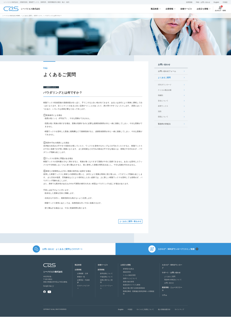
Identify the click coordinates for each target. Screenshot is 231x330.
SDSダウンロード (164, 85)
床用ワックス (163, 106)
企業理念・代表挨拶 (83, 281)
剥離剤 (160, 95)
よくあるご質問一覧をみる (130, 221)
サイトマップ (179, 309)
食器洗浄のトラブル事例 (131, 285)
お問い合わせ (169, 283)
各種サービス (103, 265)
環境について (163, 117)
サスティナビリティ (83, 287)
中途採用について (106, 277)
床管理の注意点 (128, 269)
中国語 (225, 2)
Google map (47, 286)
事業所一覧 (81, 277)
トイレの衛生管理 (129, 275)
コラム (164, 295)
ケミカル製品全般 (164, 90)
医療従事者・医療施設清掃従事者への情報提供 (138, 292)
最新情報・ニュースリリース (172, 288)
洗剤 (159, 111)
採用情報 (189, 2)
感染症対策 (127, 272)
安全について (163, 101)
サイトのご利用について (145, 309)
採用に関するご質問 (106, 281)
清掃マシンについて (130, 278)
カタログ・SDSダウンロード (172, 266)
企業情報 (169, 9)
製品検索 (154, 9)
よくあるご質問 (164, 77)
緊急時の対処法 (164, 124)
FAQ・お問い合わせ (203, 2)
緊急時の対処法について (173, 280)
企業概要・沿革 (82, 273)
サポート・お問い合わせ (171, 272)
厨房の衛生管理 (128, 282)
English (216, 2)
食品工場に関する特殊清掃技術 (134, 288)
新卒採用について (106, 273)
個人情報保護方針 (164, 309)
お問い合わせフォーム (167, 71)
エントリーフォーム (106, 287)
